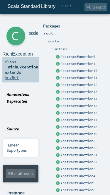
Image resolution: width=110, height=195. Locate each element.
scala (33, 33)
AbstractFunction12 (78, 85)
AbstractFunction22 (78, 162)
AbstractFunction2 (77, 141)
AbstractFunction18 (78, 127)
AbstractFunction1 (77, 64)
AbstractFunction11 (78, 78)
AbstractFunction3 (77, 169)
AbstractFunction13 (78, 92)
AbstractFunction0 (77, 57)
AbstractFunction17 (78, 120)
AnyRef (12, 77)
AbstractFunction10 (78, 71)
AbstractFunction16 (78, 113)
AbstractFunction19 (78, 134)
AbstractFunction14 (78, 99)
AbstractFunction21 (78, 155)
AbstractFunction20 (78, 148)
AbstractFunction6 (77, 190)
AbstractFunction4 (77, 176)
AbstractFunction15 (78, 106)
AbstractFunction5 (77, 183)
